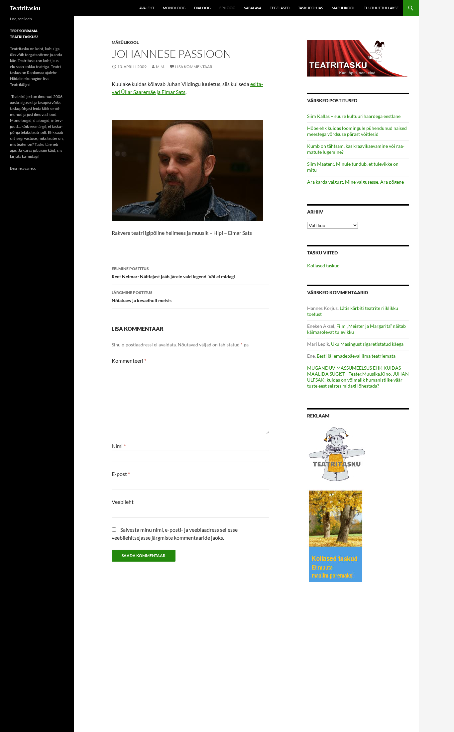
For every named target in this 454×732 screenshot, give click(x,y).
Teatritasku (25, 8)
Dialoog (202, 8)
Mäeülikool (343, 8)
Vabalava (252, 8)
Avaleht (146, 8)
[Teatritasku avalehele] (358, 57)
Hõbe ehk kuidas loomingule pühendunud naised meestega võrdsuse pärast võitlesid (357, 131)
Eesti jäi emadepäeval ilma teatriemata (356, 356)
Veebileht (123, 502)
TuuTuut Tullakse (381, 8)
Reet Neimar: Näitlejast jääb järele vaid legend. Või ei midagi (173, 272)
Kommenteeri (129, 360)
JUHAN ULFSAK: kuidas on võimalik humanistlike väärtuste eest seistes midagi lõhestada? (358, 380)
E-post (121, 474)
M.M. (160, 66)
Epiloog (227, 8)
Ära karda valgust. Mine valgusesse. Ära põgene (355, 182)
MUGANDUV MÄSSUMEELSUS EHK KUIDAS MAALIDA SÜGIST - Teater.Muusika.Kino (354, 371)
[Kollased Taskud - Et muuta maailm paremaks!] (335, 536)
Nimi (119, 446)
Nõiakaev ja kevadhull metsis (141, 296)
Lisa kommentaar (193, 66)
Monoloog (174, 8)
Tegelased (279, 8)
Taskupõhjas (310, 8)
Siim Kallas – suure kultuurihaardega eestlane (353, 116)
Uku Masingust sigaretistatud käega (367, 344)
